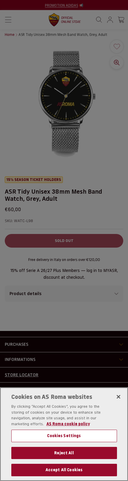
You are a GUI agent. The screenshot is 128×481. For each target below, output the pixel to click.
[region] (64, 434)
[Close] (118, 396)
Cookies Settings (64, 435)
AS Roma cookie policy (68, 423)
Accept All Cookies (64, 469)
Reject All (64, 452)
